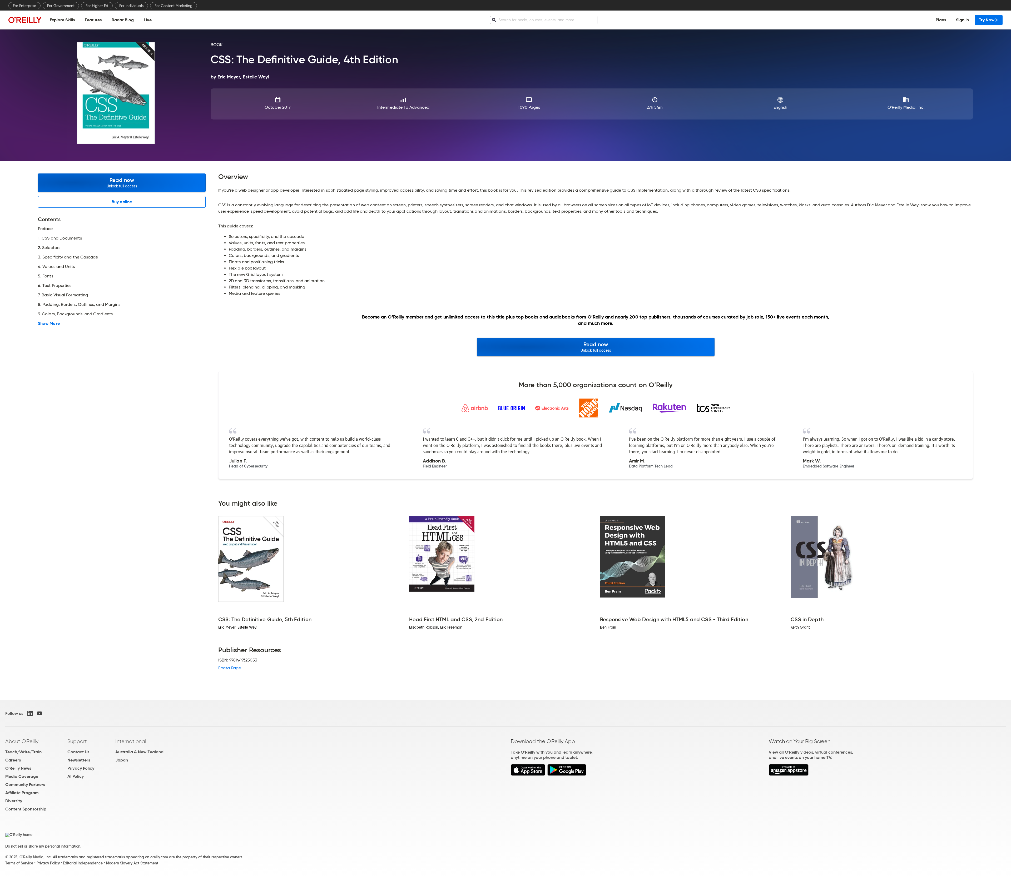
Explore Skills (62, 20)
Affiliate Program (22, 792)
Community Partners (25, 784)
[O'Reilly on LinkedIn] (30, 713)
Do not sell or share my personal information (42, 846)
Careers (13, 760)
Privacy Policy (80, 768)
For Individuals (131, 5)
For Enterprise (24, 5)
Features (93, 20)
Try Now (986, 20)
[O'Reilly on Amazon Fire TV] (789, 774)
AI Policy (75, 776)
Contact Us (78, 752)
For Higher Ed (97, 5)
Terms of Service (19, 863)
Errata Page (229, 667)
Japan (121, 760)
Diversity (13, 801)
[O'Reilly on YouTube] (39, 713)
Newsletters (78, 760)
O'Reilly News (18, 768)
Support (77, 741)
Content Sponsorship (25, 809)
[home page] (25, 20)
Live (148, 20)
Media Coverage (21, 776)
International (130, 741)
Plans (941, 20)
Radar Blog (123, 20)
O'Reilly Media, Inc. (906, 107)
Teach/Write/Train (23, 752)
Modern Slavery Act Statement (132, 863)
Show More (49, 323)
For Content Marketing (173, 5)
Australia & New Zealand (139, 752)
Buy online (122, 202)
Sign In (962, 20)
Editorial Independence (83, 863)
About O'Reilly (21, 741)
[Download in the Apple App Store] (528, 774)
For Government (61, 5)
